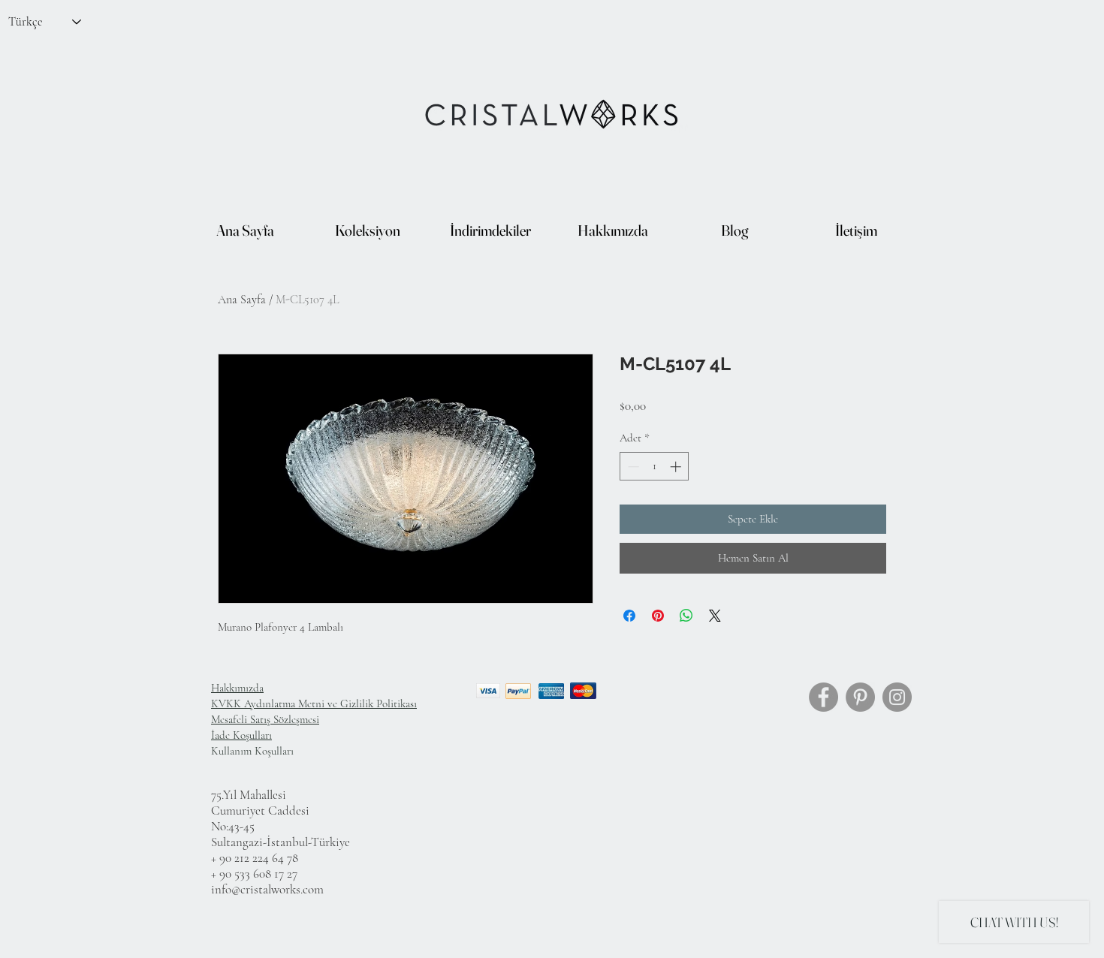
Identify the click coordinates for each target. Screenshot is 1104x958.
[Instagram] (897, 697)
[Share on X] (715, 616)
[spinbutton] (654, 467)
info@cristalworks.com (267, 889)
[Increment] (677, 467)
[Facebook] (823, 697)
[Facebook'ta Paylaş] (629, 616)
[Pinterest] (860, 697)
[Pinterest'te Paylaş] (658, 616)
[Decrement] (632, 467)
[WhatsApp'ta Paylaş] (686, 616)
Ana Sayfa (242, 299)
